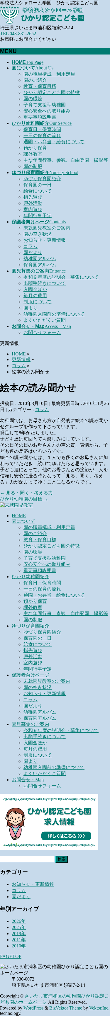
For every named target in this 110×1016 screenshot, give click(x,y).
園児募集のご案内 (30, 724)
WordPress (33, 1007)
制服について (37, 301)
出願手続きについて (44, 283)
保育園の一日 (37, 184)
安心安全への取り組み (46, 110)
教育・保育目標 (39, 86)
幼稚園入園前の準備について (53, 314)
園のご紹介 (35, 80)
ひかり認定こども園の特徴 (51, 92)
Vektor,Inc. (99, 1007)
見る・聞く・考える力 (26, 492)
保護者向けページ (30, 675)
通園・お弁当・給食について (53, 141)
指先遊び (32, 197)
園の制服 (32, 166)
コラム (30, 246)
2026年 (19, 921)
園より (30, 307)
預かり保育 (35, 147)
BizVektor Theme (65, 1007)
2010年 (19, 945)
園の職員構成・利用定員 (49, 74)
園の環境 (32, 98)
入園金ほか (35, 289)
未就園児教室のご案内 (46, 227)
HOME (19, 515)
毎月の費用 (35, 295)
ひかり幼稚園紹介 (30, 576)
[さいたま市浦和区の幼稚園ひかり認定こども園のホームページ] (44, 22)
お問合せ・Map (28, 779)
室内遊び (32, 209)
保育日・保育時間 (42, 129)
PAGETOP (10, 956)
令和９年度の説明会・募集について (61, 277)
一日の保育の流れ (42, 135)
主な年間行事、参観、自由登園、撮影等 (65, 160)
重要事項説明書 (39, 117)
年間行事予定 (37, 215)
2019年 (19, 933)
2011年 (19, 939)
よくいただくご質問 (44, 320)
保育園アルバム (39, 264)
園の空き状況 (37, 234)
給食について (37, 190)
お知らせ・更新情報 (44, 240)
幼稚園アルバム (39, 258)
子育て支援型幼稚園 (44, 104)
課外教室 (32, 154)
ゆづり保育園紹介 (42, 178)
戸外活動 (32, 203)
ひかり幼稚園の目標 (24, 498)
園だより (32, 252)
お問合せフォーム (42, 332)
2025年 (19, 927)
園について (23, 521)
